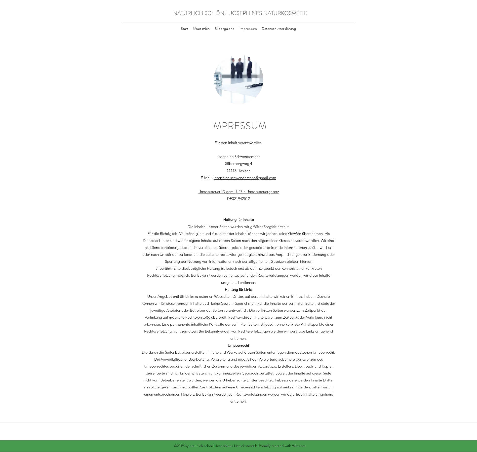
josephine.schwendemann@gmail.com (244, 177)
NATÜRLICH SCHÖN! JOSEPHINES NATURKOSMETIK (240, 13)
